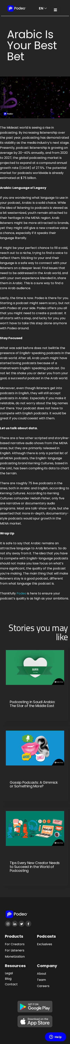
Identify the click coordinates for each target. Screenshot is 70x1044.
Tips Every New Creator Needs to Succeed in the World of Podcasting (35, 866)
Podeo (21, 593)
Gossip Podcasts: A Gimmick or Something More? (34, 784)
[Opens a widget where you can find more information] (55, 1037)
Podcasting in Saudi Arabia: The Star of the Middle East (32, 704)
